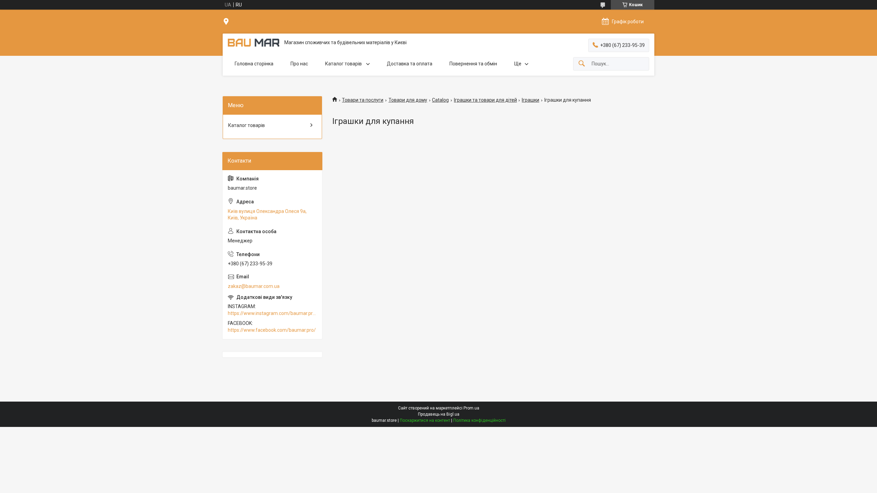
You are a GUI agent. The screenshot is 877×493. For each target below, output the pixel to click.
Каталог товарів (344, 63)
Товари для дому (407, 100)
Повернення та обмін (473, 63)
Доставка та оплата (409, 63)
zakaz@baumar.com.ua (254, 286)
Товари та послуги (362, 100)
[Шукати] (581, 64)
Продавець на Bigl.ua (438, 414)
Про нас (299, 63)
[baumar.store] (253, 43)
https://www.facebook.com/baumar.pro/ (272, 330)
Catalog (440, 100)
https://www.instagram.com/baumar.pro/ (272, 313)
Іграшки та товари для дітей (485, 100)
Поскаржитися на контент (425, 420)
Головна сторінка (254, 63)
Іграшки (530, 100)
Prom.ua (471, 408)
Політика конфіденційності (479, 420)
